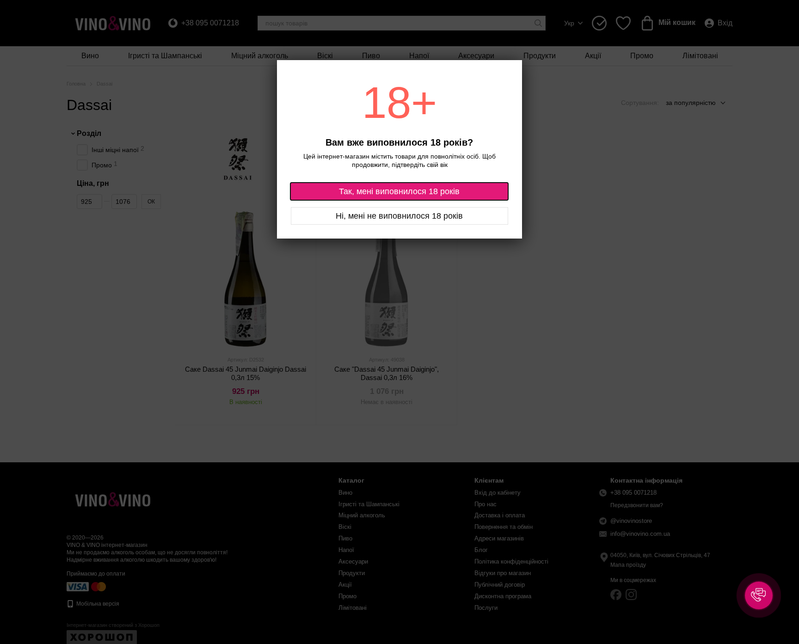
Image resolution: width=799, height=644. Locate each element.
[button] (759, 595)
